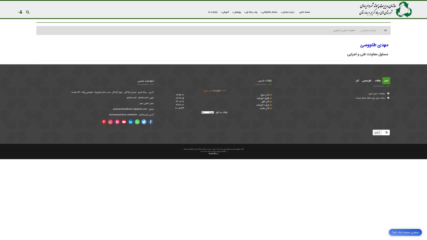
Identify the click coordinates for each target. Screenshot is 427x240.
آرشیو (377, 132)
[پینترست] (103, 121)
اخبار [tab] (386, 80)
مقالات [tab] (378, 80)
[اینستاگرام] (110, 121)
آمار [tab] (357, 80)
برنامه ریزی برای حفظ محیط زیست (371, 96)
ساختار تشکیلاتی (368, 30)
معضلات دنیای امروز (377, 91)
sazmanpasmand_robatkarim (123, 114)
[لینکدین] (130, 121)
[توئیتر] (143, 121)
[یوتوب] (123, 121)
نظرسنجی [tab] (366, 80)
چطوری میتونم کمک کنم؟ (405, 232)
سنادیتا (213, 151)
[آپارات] (117, 121)
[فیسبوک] (150, 121)
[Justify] (27, 12)
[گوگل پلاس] (137, 121)
